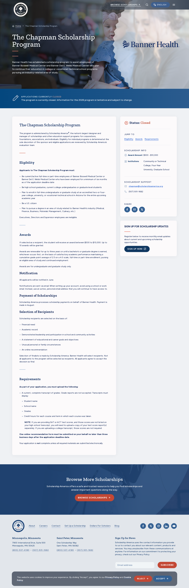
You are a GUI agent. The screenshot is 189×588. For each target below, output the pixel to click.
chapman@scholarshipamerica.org (146, 186)
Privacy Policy (112, 577)
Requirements (152, 139)
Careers (43, 525)
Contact (56, 525)
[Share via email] (134, 209)
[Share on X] (142, 209)
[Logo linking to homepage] (20, 5)
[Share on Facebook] (127, 209)
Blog (116, 525)
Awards (139, 139)
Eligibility (128, 139)
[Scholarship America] (18, 528)
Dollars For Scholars (100, 525)
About (32, 525)
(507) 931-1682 (136, 191)
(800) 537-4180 (20, 550)
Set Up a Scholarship (75, 525)
